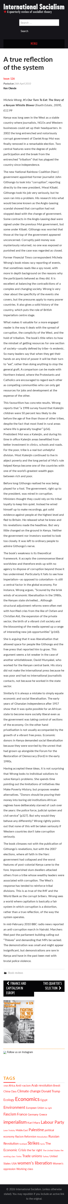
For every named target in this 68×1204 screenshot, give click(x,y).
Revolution (42, 1137)
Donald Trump (50, 1091)
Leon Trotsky (9, 1131)
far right (48, 1108)
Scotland (23, 1144)
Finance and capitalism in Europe (16, 988)
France (22, 1114)
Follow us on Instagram (19, 1052)
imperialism (15, 1122)
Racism (19, 1136)
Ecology (8, 1099)
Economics (27, 1099)
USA (14, 1163)
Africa (12, 1086)
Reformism (30, 1137)
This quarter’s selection (52, 986)
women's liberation (34, 1163)
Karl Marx (33, 1122)
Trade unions (32, 1156)
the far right (34, 1150)
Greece (43, 1114)
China (6, 1091)
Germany (33, 1114)
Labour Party (52, 1122)
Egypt (43, 1100)
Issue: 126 (9, 79)
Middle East (22, 1130)
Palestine (36, 1130)
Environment (14, 1107)
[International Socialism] (34, 8)
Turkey (46, 1157)
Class (14, 1091)
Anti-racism (23, 1085)
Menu (34, 44)
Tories (19, 1157)
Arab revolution (41, 1085)
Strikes (34, 1143)
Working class (24, 1169)
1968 (5, 1086)
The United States (51, 1151)
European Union (35, 1108)
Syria (42, 1144)
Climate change (29, 1091)
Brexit (56, 1085)
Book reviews (15, 973)
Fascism (9, 1114)
